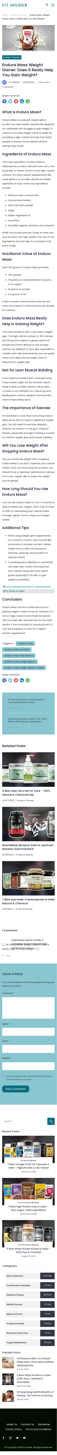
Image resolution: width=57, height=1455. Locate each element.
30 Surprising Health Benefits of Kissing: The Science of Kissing (35, 1393)
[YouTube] (24, 1438)
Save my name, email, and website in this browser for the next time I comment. (29, 1078)
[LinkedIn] (23, 102)
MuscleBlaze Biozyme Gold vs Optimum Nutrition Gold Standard (28, 847)
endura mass (25, 643)
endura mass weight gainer (19, 661)
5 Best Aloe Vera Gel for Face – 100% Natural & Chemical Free (26, 792)
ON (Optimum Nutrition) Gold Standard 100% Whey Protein (27, 589)
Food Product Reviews (28, 1202)
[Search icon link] (47, 5)
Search (51, 1121)
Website (6, 1058)
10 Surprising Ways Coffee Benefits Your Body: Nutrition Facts (26, 701)
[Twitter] (11, 102)
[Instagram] (10, 1438)
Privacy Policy (13, 1429)
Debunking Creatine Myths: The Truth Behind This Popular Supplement (27, 720)
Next (10, 727)
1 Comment (8, 87)
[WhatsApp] (28, 102)
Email (5, 1041)
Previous (16, 708)
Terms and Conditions (38, 1429)
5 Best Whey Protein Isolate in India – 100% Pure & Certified (28, 1250)
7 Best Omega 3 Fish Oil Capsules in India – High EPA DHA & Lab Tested (28, 1166)
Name (5, 1024)
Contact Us (27, 1424)
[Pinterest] (17, 102)
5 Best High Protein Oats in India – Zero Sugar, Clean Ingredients (28, 1208)
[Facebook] (5, 102)
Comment (8, 993)
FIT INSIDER (14, 5)
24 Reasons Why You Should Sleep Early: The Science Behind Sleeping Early (35, 1362)
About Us (11, 1424)
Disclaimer (44, 1424)
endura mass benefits (16, 649)
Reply (8, 955)
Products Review (11, 57)
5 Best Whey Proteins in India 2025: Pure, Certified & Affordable (33, 1379)
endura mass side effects (18, 655)
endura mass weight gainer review (24, 667)
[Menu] (53, 5)
